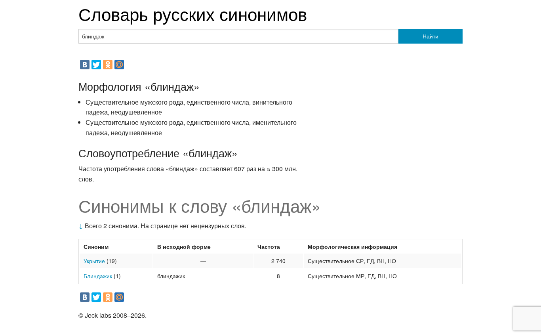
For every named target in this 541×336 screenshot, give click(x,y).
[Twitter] (96, 64)
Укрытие (94, 261)
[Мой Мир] (119, 64)
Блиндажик (98, 276)
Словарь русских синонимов (192, 13)
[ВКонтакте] (85, 64)
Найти (430, 36)
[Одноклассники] (107, 64)
